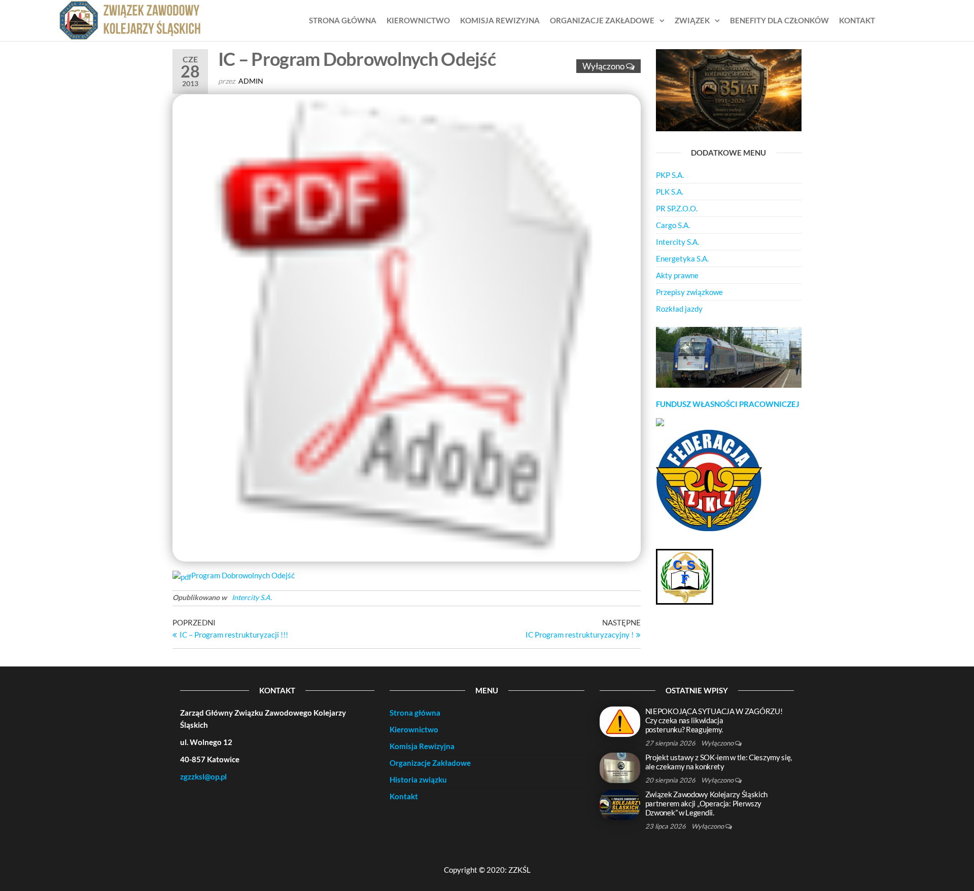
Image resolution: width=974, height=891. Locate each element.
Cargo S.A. (673, 225)
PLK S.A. (669, 191)
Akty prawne (677, 275)
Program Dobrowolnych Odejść (243, 575)
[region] (729, 357)
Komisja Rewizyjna (500, 20)
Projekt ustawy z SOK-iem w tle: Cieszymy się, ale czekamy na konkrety (718, 762)
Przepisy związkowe (689, 291)
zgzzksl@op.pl (203, 776)
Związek (692, 20)
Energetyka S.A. (682, 258)
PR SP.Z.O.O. (677, 208)
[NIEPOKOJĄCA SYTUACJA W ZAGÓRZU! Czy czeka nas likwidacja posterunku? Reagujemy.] (620, 720)
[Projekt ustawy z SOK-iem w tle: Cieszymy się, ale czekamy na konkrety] (620, 766)
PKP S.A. (670, 174)
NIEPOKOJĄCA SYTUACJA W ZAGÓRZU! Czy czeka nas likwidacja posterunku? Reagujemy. (714, 720)
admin (250, 81)
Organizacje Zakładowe (602, 20)
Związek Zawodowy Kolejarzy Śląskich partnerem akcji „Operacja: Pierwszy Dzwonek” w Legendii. (706, 803)
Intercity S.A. (252, 597)
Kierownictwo (418, 20)
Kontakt (857, 20)
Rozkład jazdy (679, 308)
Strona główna (342, 20)
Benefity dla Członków (779, 20)
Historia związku (418, 779)
